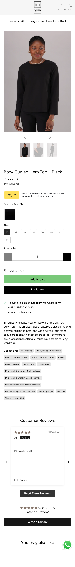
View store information (19, 312)
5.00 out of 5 (46, 508)
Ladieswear (43, 364)
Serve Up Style (46, 391)
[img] (22, 432)
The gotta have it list (14, 398)
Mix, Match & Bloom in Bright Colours (22, 371)
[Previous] (26, 137)
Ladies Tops (28, 364)
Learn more (50, 196)
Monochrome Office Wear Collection (22, 384)
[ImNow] (37, 7)
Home (12, 21)
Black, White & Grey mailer (49, 350)
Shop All (61, 391)
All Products (26, 350)
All (22, 21)
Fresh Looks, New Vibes (16, 357)
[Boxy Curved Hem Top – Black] (37, 81)
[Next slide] (68, 462)
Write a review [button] (37, 522)
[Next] (48, 137)
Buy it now (37, 289)
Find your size (16, 271)
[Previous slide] (6, 462)
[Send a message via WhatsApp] (67, 545)
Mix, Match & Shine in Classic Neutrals (22, 378)
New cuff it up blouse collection (20, 391)
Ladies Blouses (12, 364)
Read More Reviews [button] (37, 493)
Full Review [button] (21, 480)
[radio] (10, 214)
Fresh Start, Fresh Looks (43, 357)
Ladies (61, 357)
